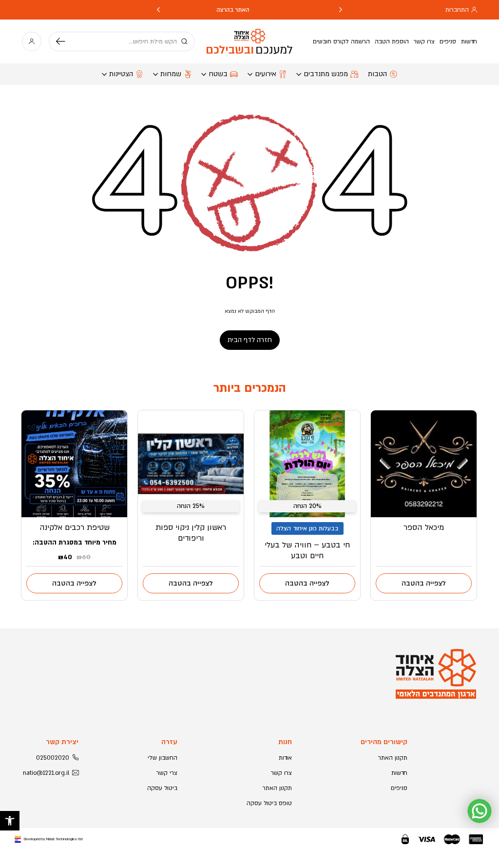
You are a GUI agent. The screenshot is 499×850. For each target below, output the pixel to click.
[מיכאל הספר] (423, 463)
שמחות (170, 74)
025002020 (52, 758)
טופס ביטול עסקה (269, 803)
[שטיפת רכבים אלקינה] (74, 463)
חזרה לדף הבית (250, 339)
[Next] (158, 9)
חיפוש (64, 41)
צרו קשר (424, 41)
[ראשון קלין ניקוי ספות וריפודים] (190, 463)
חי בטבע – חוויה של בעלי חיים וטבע (307, 550)
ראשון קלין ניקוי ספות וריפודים (190, 533)
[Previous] (340, 9)
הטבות (377, 74)
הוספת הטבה (392, 41)
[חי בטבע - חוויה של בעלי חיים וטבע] (307, 463)
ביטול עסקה (162, 788)
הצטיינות (121, 74)
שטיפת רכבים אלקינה (74, 527)
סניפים (448, 41)
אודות (285, 758)
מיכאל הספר (423, 527)
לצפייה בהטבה (424, 583)
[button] (9, 820)
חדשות (469, 41)
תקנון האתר (392, 758)
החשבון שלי (162, 758)
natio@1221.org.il (46, 773)
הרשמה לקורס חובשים (341, 41)
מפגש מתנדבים (326, 74)
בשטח (218, 74)
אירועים (265, 74)
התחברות (457, 10)
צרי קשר (166, 773)
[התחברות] (32, 41)
